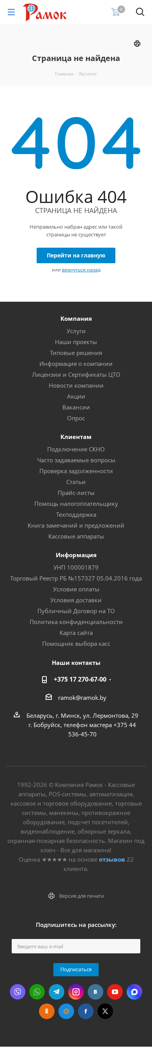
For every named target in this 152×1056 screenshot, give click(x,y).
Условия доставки (76, 600)
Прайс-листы (76, 493)
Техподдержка (76, 514)
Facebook (86, 1011)
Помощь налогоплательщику (76, 503)
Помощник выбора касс (76, 643)
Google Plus (66, 1011)
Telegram (56, 992)
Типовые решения (76, 353)
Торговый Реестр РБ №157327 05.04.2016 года (76, 578)
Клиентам (76, 437)
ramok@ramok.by (82, 697)
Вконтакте (95, 992)
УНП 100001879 (76, 567)
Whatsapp (37, 992)
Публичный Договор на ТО (76, 611)
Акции (76, 396)
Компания (76, 318)
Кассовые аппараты (76, 536)
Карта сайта (76, 632)
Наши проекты (76, 342)
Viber (17, 992)
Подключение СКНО (76, 449)
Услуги (76, 331)
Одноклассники (47, 1011)
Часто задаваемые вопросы (76, 460)
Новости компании (76, 385)
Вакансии (76, 407)
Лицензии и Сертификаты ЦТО (76, 374)
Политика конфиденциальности (76, 622)
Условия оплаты (76, 589)
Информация (76, 555)
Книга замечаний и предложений (76, 525)
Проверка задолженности (76, 471)
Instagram (76, 992)
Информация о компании (76, 363)
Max (134, 992)
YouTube (115, 992)
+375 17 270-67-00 (80, 679)
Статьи (76, 482)
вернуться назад (81, 269)
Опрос (76, 418)
